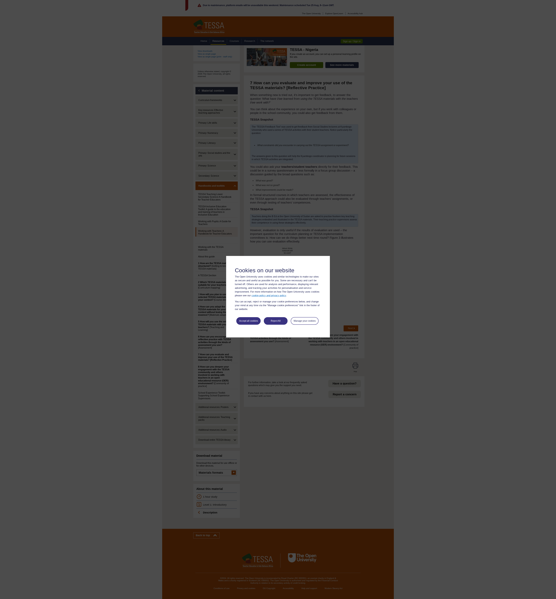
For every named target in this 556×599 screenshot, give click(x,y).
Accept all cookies (248, 321)
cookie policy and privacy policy (269, 295)
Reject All (276, 321)
